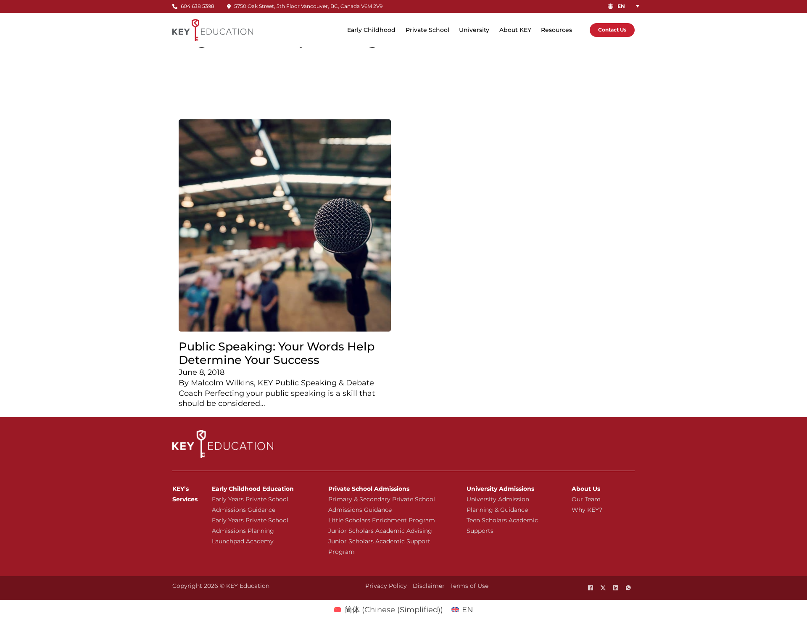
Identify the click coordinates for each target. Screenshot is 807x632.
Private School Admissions (368, 488)
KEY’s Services (185, 494)
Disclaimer (429, 585)
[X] (603, 588)
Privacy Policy (386, 585)
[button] (630, 6)
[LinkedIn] (615, 588)
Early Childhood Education (253, 488)
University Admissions (500, 488)
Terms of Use (469, 585)
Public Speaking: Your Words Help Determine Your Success (276, 353)
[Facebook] (590, 588)
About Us (586, 488)
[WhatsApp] (628, 588)
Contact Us (612, 29)
